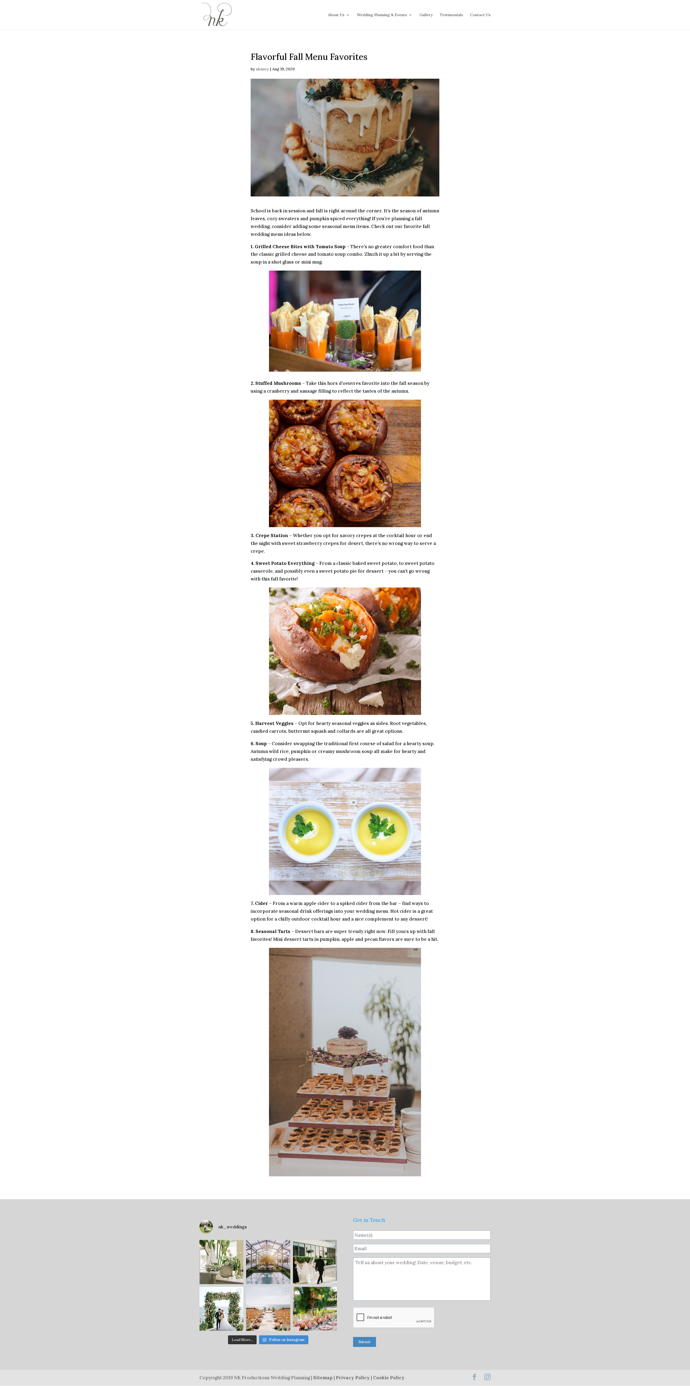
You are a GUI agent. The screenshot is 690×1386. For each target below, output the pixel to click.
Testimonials (451, 15)
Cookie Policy (389, 1378)
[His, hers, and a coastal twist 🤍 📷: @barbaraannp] (221, 1262)
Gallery (426, 15)
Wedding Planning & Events (382, 15)
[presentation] (394, 1317)
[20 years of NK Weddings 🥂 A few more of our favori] (268, 1262)
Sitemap (323, 1378)
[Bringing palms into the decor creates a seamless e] (315, 1309)
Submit (364, 1342)
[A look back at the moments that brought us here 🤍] (221, 1309)
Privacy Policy (353, 1378)
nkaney (262, 69)
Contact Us (480, 15)
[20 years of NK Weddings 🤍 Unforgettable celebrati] (268, 1309)
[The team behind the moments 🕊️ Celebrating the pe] (315, 1262)
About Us (336, 15)
